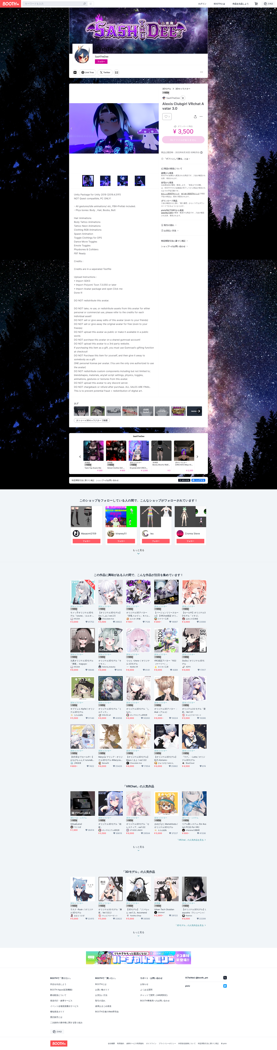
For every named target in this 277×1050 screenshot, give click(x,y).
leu (152, 533)
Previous (71, 128)
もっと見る (138, 550)
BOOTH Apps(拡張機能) (61, 989)
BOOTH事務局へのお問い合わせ (155, 1000)
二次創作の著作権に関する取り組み (66, 1022)
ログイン (202, 4)
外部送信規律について (187, 1043)
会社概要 (111, 1043)
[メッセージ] (116, 72)
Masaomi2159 (88, 533)
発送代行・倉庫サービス (61, 1000)
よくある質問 (146, 989)
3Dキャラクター (182, 88)
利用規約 (120, 1043)
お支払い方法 (170, 230)
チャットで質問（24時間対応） (154, 995)
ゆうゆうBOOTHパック (190, 194)
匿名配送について (58, 995)
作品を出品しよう (241, 4)
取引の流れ (169, 225)
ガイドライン (151, 1043)
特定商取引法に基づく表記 (173, 241)
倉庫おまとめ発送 (103, 1006)
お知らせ (144, 984)
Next (156, 128)
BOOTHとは (219, 4)
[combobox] (55, 3)
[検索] (84, 4)
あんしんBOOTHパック (170, 194)
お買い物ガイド (102, 989)
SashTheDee (101, 56)
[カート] (182, 98)
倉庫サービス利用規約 (135, 1043)
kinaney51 (121, 533)
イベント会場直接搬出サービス (64, 1006)
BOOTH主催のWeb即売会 (107, 1011)
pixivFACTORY (167, 213)
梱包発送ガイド (57, 1011)
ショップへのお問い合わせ (173, 246)
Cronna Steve (192, 533)
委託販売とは (56, 1017)
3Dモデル (166, 88)
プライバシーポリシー (167, 1043)
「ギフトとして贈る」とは (176, 158)
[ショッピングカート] (256, 4)
